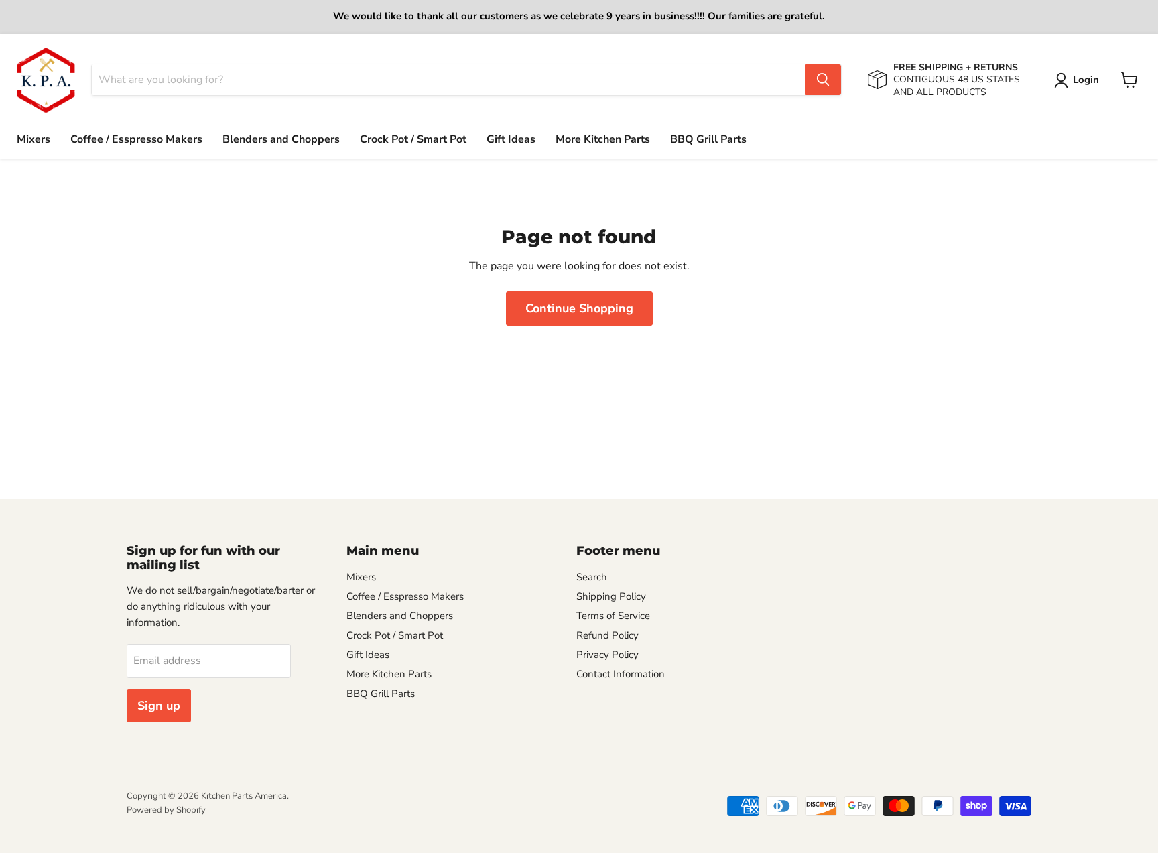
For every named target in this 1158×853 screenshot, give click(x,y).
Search (591, 577)
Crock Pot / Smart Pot (413, 139)
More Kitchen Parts (603, 139)
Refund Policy (607, 635)
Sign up (158, 706)
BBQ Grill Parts (708, 139)
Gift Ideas (511, 139)
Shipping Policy (611, 596)
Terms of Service (613, 615)
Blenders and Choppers (281, 139)
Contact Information (620, 674)
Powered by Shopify (166, 810)
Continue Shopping (579, 308)
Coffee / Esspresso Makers (136, 139)
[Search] (823, 79)
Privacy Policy (607, 654)
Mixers (33, 139)
